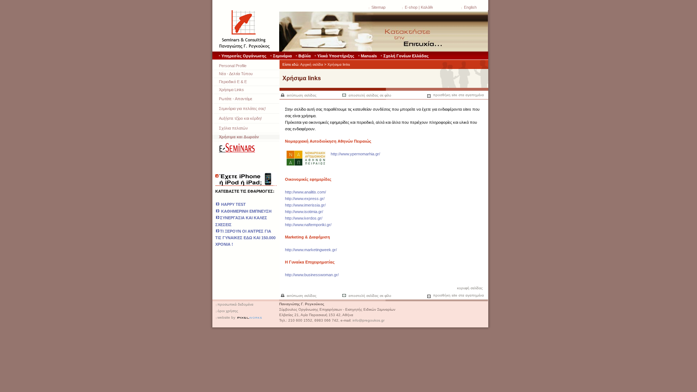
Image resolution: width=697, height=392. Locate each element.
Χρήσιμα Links (231, 89)
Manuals (369, 56)
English (470, 7)
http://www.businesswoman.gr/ (312, 275)
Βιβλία (304, 56)
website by (226, 317)
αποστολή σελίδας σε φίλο (369, 95)
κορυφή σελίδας (470, 288)
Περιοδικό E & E (233, 81)
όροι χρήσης (227, 311)
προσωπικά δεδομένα (235, 304)
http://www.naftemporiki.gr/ (308, 224)
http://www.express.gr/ (305, 198)
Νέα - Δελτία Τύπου (236, 74)
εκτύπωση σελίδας (302, 95)
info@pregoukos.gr (368, 320)
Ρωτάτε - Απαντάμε (235, 99)
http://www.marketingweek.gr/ (311, 250)
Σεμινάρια (282, 56)
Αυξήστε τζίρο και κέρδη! (240, 118)
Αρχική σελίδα (311, 64)
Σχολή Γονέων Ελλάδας (406, 56)
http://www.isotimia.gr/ (304, 211)
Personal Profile (232, 66)
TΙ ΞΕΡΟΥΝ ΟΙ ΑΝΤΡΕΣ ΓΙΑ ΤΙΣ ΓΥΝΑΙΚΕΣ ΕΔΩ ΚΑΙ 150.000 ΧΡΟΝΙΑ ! (245, 237)
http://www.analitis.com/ (305, 192)
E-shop (411, 7)
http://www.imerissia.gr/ (305, 205)
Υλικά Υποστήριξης (335, 56)
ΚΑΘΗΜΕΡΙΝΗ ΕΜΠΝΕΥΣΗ (246, 211)
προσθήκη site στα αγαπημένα (458, 95)
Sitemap (378, 7)
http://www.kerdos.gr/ (303, 218)
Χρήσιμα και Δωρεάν (239, 137)
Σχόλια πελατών (233, 128)
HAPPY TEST (233, 204)
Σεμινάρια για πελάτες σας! (242, 108)
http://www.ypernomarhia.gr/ (355, 154)
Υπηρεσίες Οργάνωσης (243, 56)
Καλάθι (427, 7)
